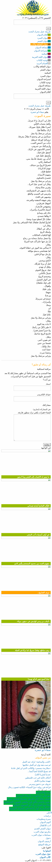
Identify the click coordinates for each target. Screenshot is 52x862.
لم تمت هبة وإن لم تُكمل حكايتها (37, 765)
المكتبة (45, 54)
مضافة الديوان (41, 47)
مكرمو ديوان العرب (42, 832)
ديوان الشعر (42, 41)
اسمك (48, 384)
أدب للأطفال (45, 825)
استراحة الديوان (41, 51)
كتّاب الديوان (45, 857)
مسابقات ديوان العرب (41, 835)
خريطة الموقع (44, 844)
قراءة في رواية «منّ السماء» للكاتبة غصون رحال (29, 787)
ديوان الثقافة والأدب (39, 44)
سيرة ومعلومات (44, 819)
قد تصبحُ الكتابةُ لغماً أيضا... (39, 771)
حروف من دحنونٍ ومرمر (40, 784)
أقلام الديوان (42, 35)
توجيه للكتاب (42, 60)
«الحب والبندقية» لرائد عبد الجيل (36, 762)
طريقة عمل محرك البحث (39, 31)
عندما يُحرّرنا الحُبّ (43, 774)
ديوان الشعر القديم (42, 828)
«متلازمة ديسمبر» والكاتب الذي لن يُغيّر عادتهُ (31, 768)
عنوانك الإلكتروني (44, 395)
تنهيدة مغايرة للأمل (42, 781)
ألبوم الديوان (45, 822)
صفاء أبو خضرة (37, 112)
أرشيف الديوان (44, 841)
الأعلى (49, 813)
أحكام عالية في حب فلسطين (38, 778)
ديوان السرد (42, 38)
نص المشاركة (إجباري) (42, 409)
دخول (48, 838)
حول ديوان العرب (43, 854)
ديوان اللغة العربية (40, 57)
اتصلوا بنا (47, 851)
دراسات (47, 816)
